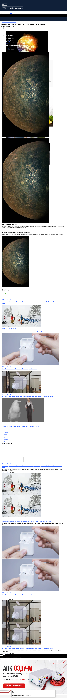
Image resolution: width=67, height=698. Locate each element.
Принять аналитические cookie (17, 695)
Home (3, 4)
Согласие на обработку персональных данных (13, 8)
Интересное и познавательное (11, 30)
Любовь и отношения (9, 35)
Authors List (4, 3)
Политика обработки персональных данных (12, 6)
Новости (6, 45)
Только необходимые (27, 695)
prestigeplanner (5, 32)
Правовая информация (7, 7)
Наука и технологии (8, 40)
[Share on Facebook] (34, 428)
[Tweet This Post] (34, 429)
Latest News (4, 5)
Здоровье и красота (8, 25)
